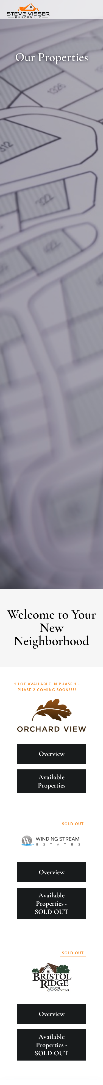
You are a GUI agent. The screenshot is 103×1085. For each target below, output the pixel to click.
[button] (91, 6)
